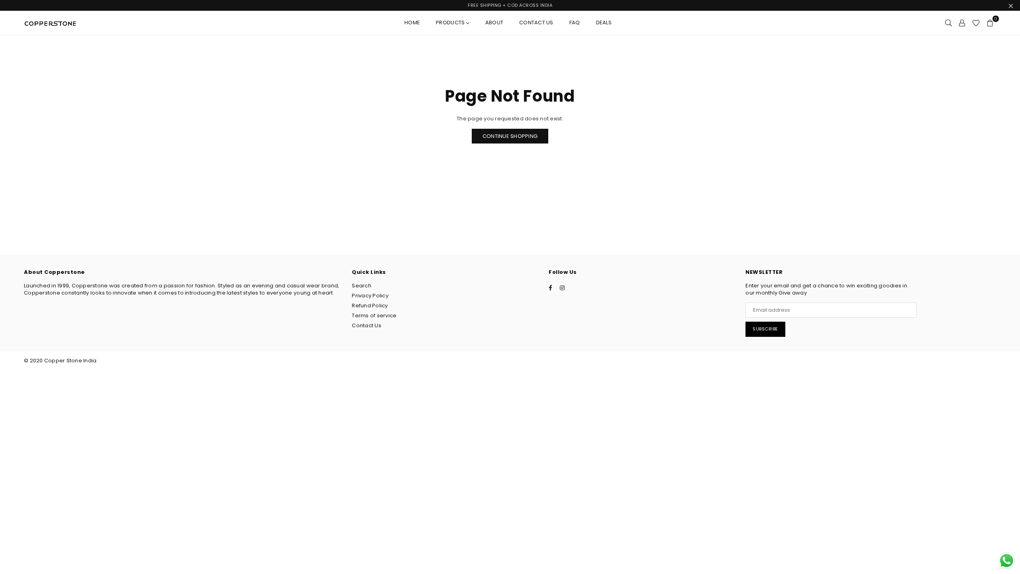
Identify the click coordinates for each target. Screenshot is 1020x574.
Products (451, 22)
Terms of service (374, 315)
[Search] (948, 23)
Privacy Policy (370, 295)
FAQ (574, 22)
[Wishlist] (976, 23)
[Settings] (962, 23)
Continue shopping (510, 136)
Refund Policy (370, 305)
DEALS (604, 22)
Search (361, 285)
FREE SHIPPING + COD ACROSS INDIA (510, 5)
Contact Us (536, 22)
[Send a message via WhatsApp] (1006, 560)
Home (412, 22)
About (494, 22)
